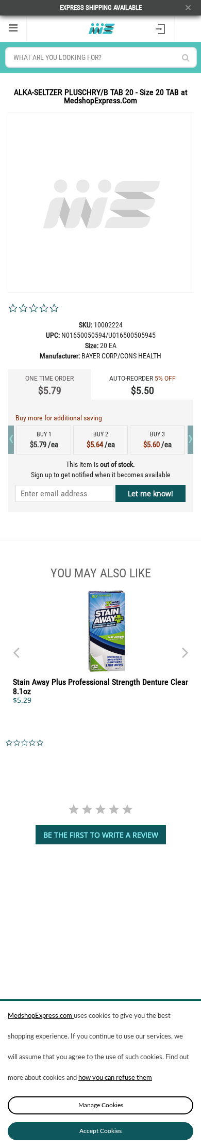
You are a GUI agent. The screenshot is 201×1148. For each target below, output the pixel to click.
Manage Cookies (100, 1105)
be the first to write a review (100, 835)
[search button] (186, 57)
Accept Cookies (100, 1131)
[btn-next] (16, 647)
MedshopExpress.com (41, 1016)
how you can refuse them (115, 1078)
